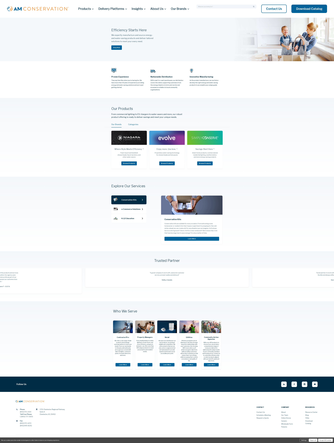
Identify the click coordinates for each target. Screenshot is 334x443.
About (283, 412)
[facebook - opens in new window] (294, 384)
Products (84, 9)
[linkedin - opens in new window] (284, 384)
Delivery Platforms (111, 9)
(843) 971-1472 (25, 423)
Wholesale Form (287, 424)
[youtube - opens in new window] (315, 384)
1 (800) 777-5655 (26, 417)
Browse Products (129, 163)
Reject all (313, 440)
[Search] (254, 6)
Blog (307, 415)
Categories (133, 124)
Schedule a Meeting (264, 415)
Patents (284, 427)
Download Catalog (309, 9)
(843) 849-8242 (26, 426)
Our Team (284, 415)
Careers (284, 421)
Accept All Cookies (325, 440)
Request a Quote (263, 418)
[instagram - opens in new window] (304, 384)
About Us (156, 9)
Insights (137, 9)
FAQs (307, 418)
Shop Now (116, 47)
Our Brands (178, 9)
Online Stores (286, 418)
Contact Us (274, 9)
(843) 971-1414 (25, 412)
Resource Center (311, 412)
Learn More (192, 239)
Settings (304, 440)
